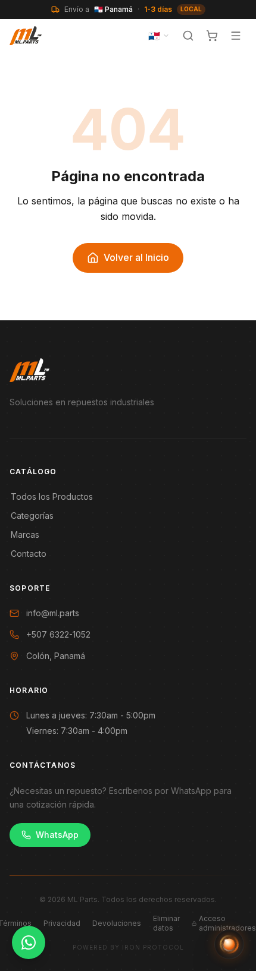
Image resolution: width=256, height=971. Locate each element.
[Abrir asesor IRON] (229, 944)
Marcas (25, 534)
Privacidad (61, 923)
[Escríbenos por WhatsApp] (28, 942)
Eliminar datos (166, 923)
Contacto (28, 553)
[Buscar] (188, 35)
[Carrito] (212, 35)
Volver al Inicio (136, 257)
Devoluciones (116, 923)
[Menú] (235, 35)
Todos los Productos (52, 496)
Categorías (32, 515)
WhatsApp (57, 835)
